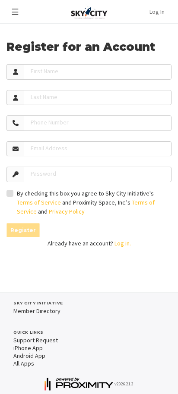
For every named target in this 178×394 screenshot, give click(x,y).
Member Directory (36, 311)
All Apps (23, 363)
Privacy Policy (67, 211)
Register (23, 230)
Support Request (35, 340)
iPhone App (28, 348)
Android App (29, 356)
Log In (157, 12)
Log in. (122, 243)
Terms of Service (39, 202)
